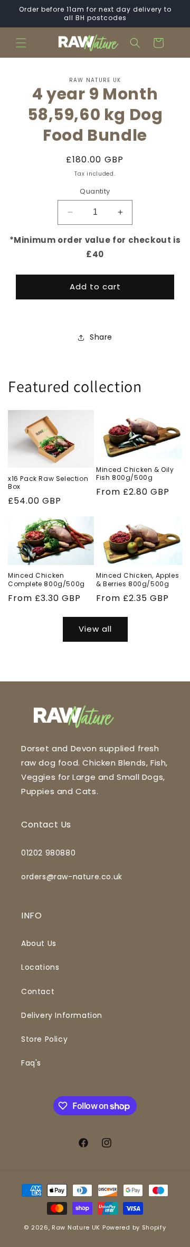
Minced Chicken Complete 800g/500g (46, 579)
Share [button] (101, 337)
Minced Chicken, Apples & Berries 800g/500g (137, 579)
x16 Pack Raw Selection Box (48, 483)
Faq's (31, 1063)
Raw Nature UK (76, 1227)
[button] (21, 42)
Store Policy (44, 1039)
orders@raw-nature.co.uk (71, 876)
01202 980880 (48, 853)
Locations (40, 967)
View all (95, 628)
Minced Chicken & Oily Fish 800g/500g (135, 474)
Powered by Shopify (134, 1227)
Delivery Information (61, 1015)
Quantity (95, 191)
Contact (37, 991)
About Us (38, 943)
